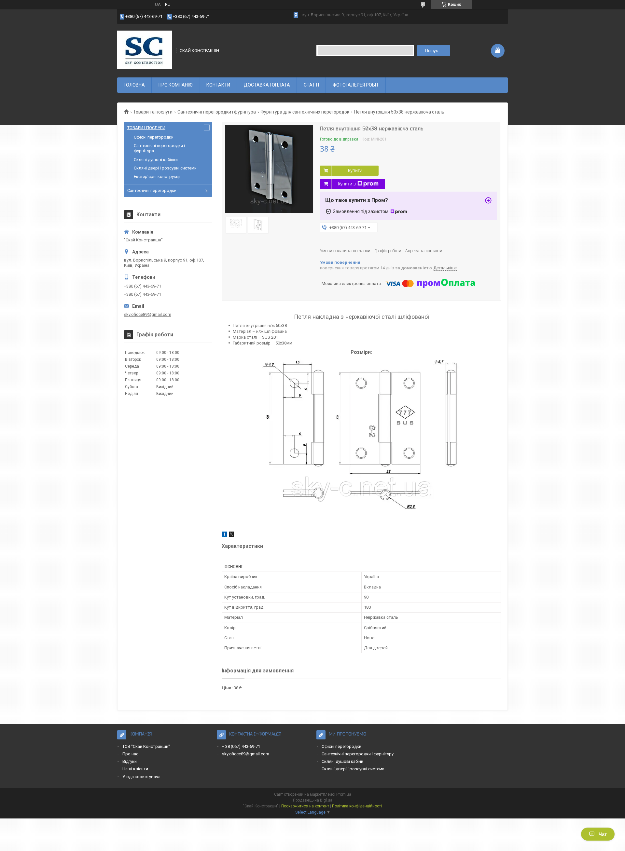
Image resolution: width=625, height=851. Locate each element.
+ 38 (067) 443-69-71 (241, 746)
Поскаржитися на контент (305, 806)
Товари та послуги (153, 112)
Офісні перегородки (154, 137)
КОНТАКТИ (218, 85)
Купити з (347, 183)
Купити (355, 170)
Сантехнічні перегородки (151, 190)
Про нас (130, 753)
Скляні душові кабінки (156, 159)
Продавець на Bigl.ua (312, 800)
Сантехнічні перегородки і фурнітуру (358, 753)
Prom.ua (343, 794)
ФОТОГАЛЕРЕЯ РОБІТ (356, 85)
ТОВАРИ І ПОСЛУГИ (146, 127)
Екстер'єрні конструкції (157, 176)
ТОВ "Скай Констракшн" (146, 746)
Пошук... (433, 50)
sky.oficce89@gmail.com (147, 314)
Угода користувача (141, 776)
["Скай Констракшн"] (144, 50)
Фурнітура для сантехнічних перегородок (304, 112)
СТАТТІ (311, 85)
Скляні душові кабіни (342, 761)
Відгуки (129, 761)
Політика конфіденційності (357, 806)
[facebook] (224, 535)
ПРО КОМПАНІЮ (176, 85)
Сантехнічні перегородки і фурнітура (216, 112)
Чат (603, 834)
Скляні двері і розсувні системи (165, 168)
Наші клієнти (135, 768)
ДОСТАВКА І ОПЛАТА (267, 85)
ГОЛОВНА (134, 85)
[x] (231, 535)
